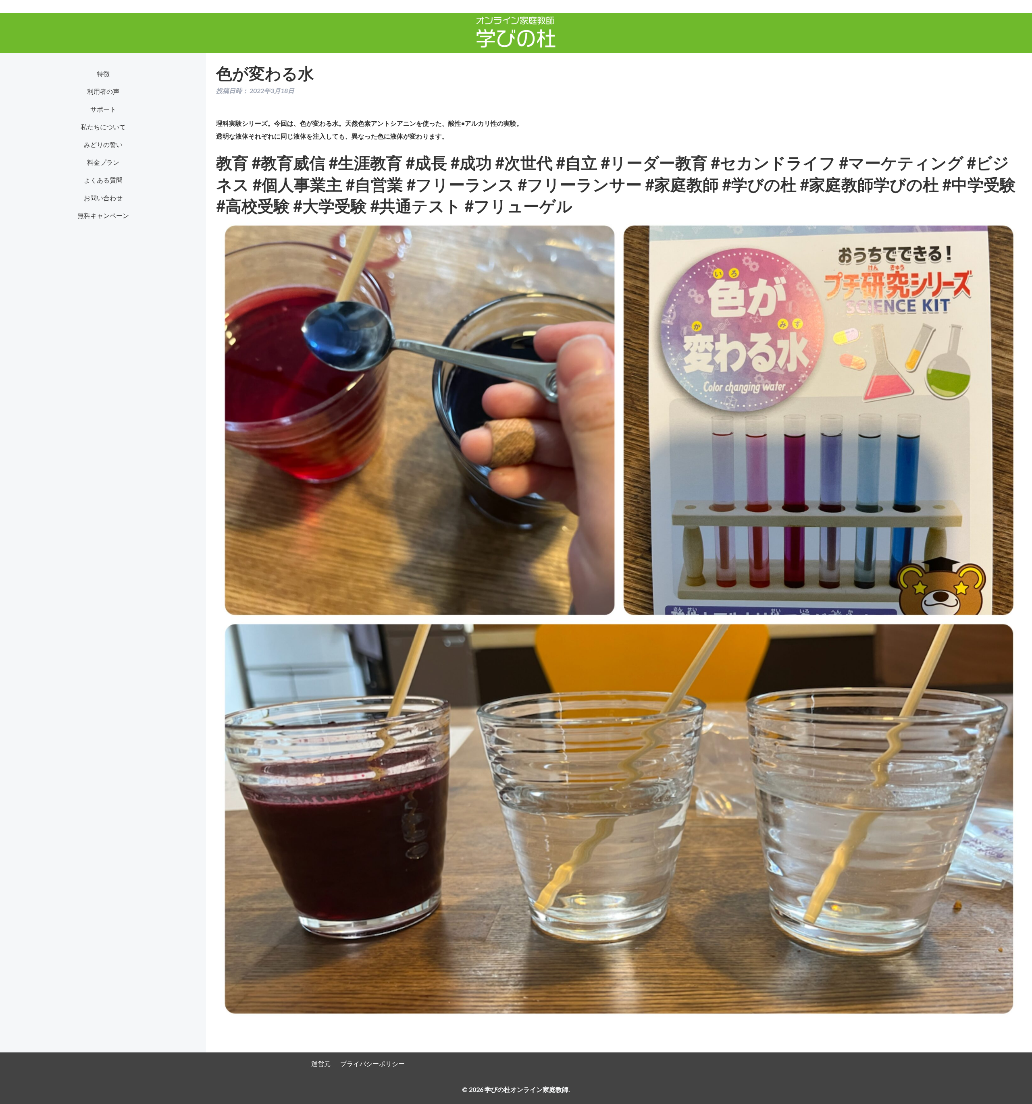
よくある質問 (103, 180)
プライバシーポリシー (372, 1063)
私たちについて (103, 127)
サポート (103, 109)
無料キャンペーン (103, 215)
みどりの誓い (103, 144)
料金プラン (103, 162)
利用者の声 (103, 91)
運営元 (321, 1063)
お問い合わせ (103, 197)
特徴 (103, 73)
